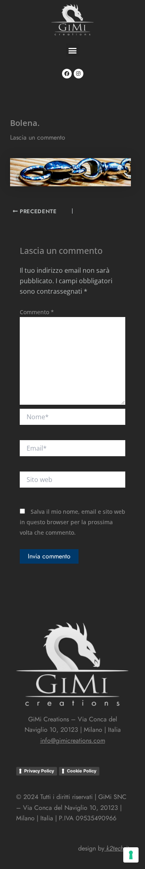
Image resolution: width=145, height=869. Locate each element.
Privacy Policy (39, 771)
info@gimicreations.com (72, 740)
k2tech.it (117, 848)
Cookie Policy (81, 771)
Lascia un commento (37, 137)
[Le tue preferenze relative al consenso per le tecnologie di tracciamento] (131, 855)
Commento (37, 312)
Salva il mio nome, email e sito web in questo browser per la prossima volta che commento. (72, 522)
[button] (72, 50)
